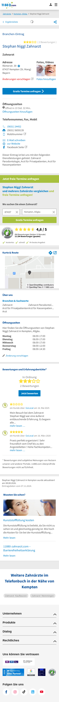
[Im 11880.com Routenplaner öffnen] (50, 252)
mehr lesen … (17, 425)
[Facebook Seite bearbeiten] (26, 147)
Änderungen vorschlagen (16, 79)
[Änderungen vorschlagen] (32, 79)
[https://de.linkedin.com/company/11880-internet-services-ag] (32, 691)
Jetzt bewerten (29, 393)
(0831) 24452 (14, 126)
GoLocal (30, 407)
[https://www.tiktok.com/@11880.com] (24, 691)
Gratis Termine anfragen (27, 91)
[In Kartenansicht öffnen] (55, 252)
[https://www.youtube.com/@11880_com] (41, 691)
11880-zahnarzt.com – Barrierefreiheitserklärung (19, 548)
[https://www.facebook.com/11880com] (6, 691)
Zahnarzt (8, 54)
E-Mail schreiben (16, 140)
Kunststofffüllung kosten (18, 520)
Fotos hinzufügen (46, 79)
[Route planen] (19, 66)
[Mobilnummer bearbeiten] (25, 134)
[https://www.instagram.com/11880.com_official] (15, 691)
